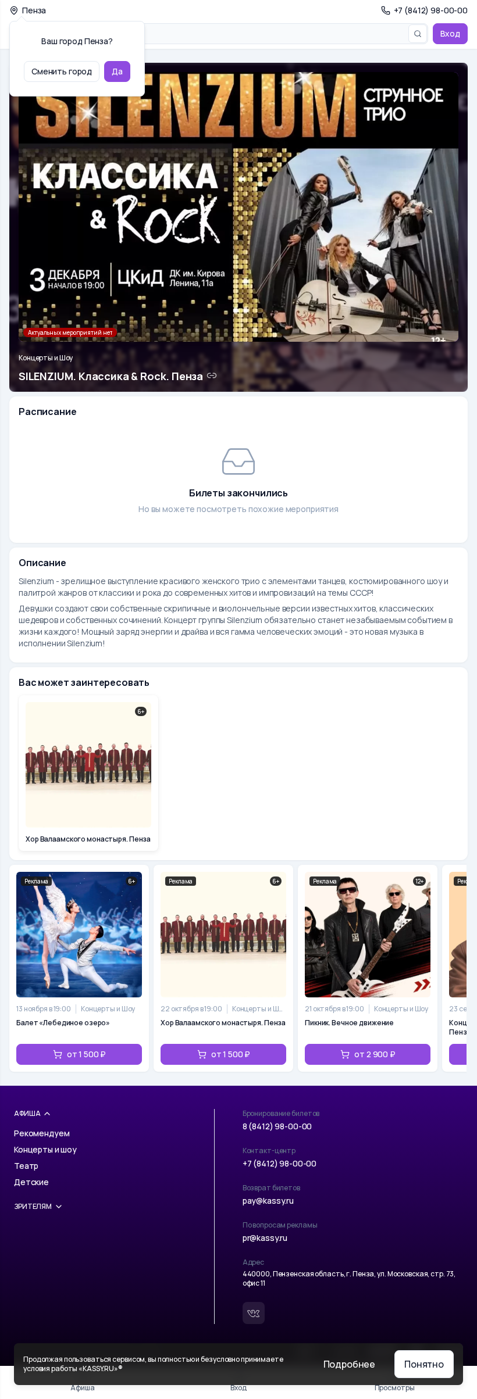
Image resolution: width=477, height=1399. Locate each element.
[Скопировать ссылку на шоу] (212, 375)
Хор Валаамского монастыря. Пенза (223, 1023)
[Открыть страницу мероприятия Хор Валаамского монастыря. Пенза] (223, 968)
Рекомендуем (41, 1133)
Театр (26, 1165)
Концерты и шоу (45, 1149)
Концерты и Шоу (46, 358)
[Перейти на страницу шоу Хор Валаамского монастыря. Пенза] (88, 773)
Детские (31, 1181)
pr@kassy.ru (265, 1237)
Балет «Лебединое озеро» (63, 1023)
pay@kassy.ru (268, 1200)
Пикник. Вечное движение (349, 1023)
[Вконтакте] (254, 1313)
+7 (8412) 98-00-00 (279, 1163)
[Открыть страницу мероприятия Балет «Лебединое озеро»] (79, 968)
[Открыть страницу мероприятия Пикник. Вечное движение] (367, 968)
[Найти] (417, 33)
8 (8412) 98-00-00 (277, 1126)
